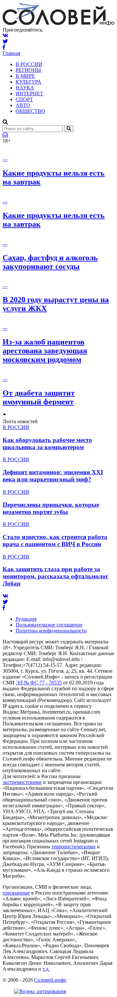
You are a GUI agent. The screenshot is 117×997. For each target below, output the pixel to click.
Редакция (26, 619)
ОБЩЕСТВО (30, 111)
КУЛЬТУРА (28, 82)
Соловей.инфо (50, 980)
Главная (11, 53)
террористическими (73, 846)
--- (5, 159)
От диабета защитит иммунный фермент (39, 397)
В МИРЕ (25, 76)
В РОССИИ (29, 64)
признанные (16, 893)
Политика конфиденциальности (51, 630)
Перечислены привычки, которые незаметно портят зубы (51, 508)
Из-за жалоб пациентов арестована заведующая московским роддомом (45, 351)
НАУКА (25, 87)
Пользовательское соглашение (49, 624)
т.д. (46, 969)
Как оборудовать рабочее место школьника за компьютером (47, 444)
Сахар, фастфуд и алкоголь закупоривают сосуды (50, 262)
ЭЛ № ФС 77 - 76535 (39, 682)
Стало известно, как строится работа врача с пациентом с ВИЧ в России (55, 540)
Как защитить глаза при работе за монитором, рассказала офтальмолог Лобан (56, 576)
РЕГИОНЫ (28, 70)
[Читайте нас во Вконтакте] (5, 35)
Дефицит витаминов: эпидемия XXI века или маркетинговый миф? (53, 476)
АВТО (23, 105)
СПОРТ (24, 99)
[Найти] (68, 128)
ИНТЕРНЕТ (29, 93)
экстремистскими (22, 782)
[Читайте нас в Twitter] (5, 41)
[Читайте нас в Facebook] (4, 47)
